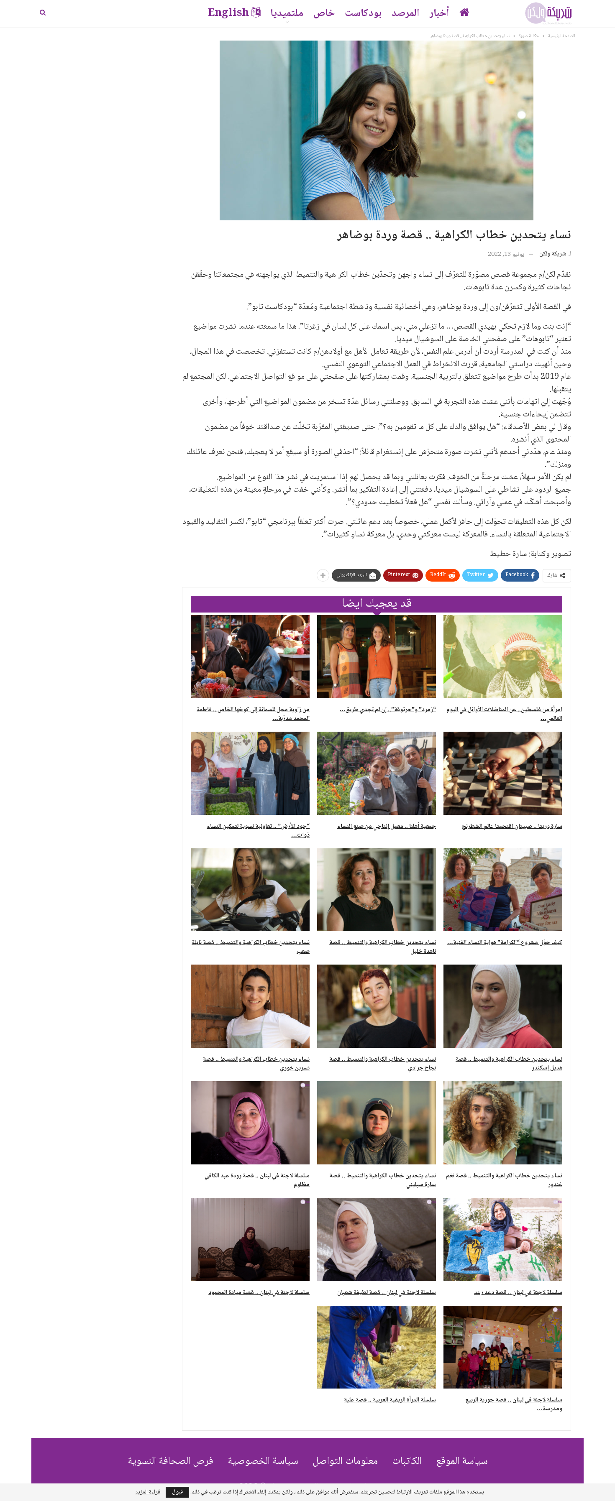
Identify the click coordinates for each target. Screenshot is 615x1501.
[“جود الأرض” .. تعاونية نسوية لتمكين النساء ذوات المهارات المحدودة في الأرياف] (250, 773)
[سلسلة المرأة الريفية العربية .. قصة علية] (376, 1347)
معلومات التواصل (345, 1461)
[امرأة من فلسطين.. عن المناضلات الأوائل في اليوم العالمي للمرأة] (502, 656)
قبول (177, 1492)
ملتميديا (286, 14)
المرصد (406, 14)
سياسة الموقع (462, 1461)
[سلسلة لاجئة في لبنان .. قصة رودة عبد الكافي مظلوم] (250, 1122)
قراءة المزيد (147, 1492)
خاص (324, 14)
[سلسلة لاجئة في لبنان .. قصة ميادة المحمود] (250, 1239)
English (228, 14)
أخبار (439, 14)
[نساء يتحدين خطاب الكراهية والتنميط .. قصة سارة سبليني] (376, 1122)
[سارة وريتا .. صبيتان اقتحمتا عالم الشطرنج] (502, 773)
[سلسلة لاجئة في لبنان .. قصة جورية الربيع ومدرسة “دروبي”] (502, 1347)
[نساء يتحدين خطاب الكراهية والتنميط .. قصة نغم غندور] (502, 1122)
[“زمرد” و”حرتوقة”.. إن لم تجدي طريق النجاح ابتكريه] (376, 656)
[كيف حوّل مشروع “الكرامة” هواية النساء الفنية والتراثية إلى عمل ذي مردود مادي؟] (502, 890)
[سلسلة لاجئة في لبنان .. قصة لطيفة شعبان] (376, 1239)
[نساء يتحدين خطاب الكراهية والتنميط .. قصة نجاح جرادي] (376, 1006)
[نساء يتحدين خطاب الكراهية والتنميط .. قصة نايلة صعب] (250, 890)
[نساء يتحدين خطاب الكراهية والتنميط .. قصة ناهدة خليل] (376, 890)
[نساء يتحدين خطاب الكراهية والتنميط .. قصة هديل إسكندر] (502, 1006)
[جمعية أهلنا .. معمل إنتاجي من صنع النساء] (376, 773)
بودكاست (363, 14)
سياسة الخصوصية (263, 1461)
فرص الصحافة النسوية (170, 1461)
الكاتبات (407, 1461)
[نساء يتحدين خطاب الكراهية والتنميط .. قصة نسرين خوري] (250, 1006)
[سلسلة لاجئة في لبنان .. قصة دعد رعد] (502, 1239)
